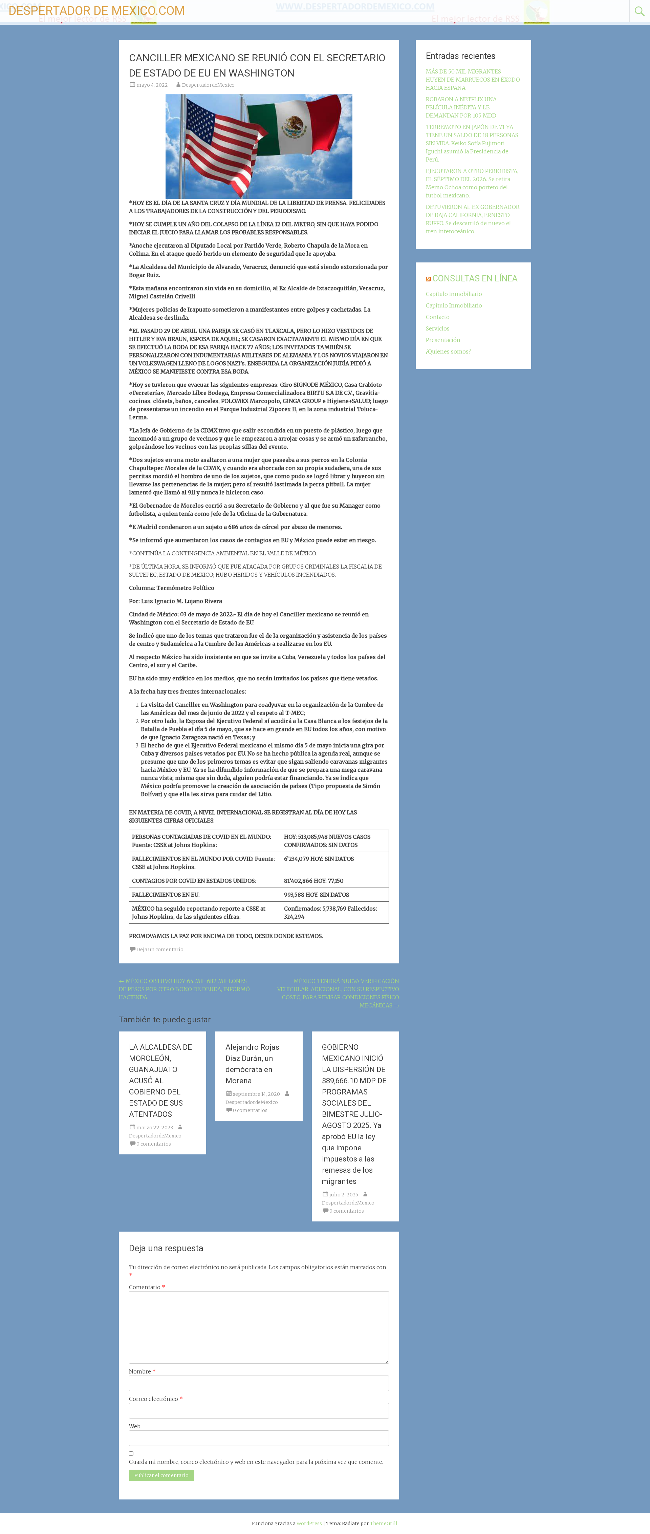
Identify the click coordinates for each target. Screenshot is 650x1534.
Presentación (443, 340)
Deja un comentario (159, 949)
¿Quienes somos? (448, 351)
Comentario (147, 1287)
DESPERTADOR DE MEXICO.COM (96, 11)
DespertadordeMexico (208, 85)
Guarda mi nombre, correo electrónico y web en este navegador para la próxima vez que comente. (256, 1461)
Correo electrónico (156, 1398)
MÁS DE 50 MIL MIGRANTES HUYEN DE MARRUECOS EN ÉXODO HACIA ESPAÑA (473, 79)
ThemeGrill (383, 1523)
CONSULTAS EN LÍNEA (475, 278)
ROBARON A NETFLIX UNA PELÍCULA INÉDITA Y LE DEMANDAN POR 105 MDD (461, 107)
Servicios (438, 328)
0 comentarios (153, 1144)
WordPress (309, 1523)
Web (134, 1426)
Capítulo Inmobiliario (454, 294)
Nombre (142, 1371)
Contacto (438, 317)
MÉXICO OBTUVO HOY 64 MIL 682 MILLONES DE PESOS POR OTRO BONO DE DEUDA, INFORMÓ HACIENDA (184, 989)
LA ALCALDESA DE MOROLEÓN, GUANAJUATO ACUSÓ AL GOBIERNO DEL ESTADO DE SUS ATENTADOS (160, 1080)
